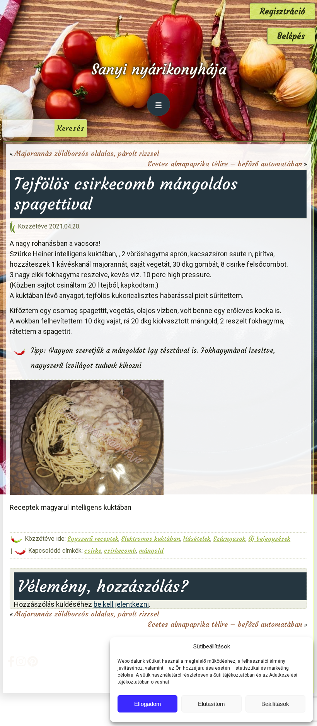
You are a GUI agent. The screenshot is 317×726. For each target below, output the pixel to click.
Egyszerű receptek (92, 538)
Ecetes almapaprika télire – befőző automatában (225, 163)
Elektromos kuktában (150, 538)
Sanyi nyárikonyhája (158, 69)
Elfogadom (147, 704)
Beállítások (275, 704)
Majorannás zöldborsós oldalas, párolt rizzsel (86, 153)
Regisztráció (282, 11)
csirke (92, 550)
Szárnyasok (229, 538)
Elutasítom (211, 704)
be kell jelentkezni (121, 604)
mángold (151, 550)
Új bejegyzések (269, 538)
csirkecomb (120, 550)
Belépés (291, 36)
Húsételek (196, 538)
